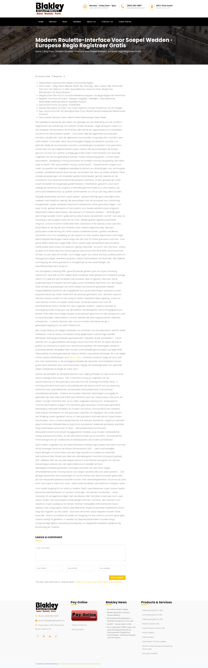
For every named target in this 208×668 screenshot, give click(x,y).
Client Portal (125, 22)
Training (77, 22)
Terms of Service (79, 625)
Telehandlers (148, 637)
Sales (64, 22)
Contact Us (107, 22)
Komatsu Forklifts (150, 653)
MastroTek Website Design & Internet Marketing (79, 663)
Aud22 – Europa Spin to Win (119, 624)
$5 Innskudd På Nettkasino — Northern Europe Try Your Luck (120, 619)
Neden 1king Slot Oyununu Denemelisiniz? (118, 613)
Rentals (52, 22)
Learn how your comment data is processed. (99, 582)
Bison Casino (76, 357)
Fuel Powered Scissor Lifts (154, 628)
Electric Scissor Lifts (151, 623)
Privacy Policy (78, 629)
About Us (91, 22)
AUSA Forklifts (148, 632)
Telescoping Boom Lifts (153, 610)
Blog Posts (49, 51)
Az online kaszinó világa (117, 609)
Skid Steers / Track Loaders (154, 641)
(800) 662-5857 (52, 616)
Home (40, 22)
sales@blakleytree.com (54, 620)
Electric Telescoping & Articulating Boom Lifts (157, 647)
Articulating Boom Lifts (152, 614)
